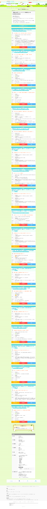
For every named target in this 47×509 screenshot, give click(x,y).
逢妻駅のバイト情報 (13, 489)
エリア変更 (19, 3)
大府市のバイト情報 (8, 489)
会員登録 (30, 2)
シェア (19, 481)
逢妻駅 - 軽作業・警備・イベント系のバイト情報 (20, 496)
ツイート (27, 481)
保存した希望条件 (15, 5)
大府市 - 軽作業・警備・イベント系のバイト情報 (11, 496)
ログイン (32, 2)
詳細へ (31, 65)
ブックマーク (36, 481)
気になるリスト (9, 5)
